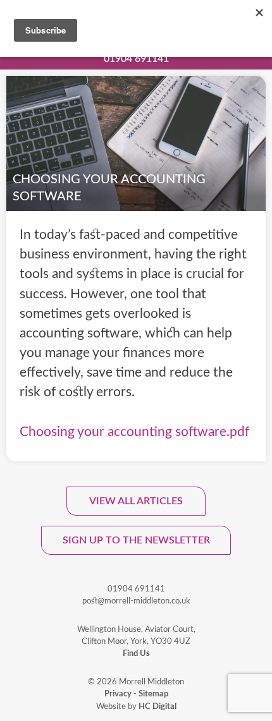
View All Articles (136, 501)
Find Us (136, 653)
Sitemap (153, 694)
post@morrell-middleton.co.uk (136, 601)
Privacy (118, 694)
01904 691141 (136, 59)
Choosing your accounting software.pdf (134, 432)
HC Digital (157, 706)
